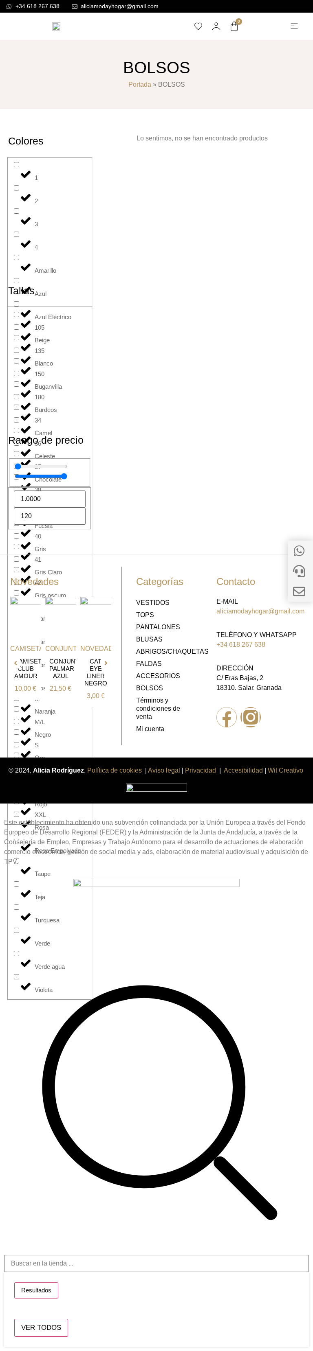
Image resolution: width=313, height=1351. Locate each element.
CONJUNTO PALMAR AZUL (66, 668)
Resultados (36, 1290)
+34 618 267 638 (240, 644)
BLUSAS (149, 639)
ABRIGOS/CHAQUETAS (164, 651)
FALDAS (149, 663)
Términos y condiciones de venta (158, 708)
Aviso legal (164, 770)
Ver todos (41, 1327)
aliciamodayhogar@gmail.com (260, 611)
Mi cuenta (150, 728)
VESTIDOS (153, 602)
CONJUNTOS (65, 648)
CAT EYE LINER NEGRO (95, 672)
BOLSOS (149, 688)
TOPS (145, 614)
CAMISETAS (29, 648)
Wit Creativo (286, 770)
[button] (294, 26)
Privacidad (200, 770)
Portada (139, 84)
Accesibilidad (243, 770)
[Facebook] (226, 717)
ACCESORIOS (158, 675)
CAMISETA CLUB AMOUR (29, 668)
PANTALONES (158, 627)
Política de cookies (114, 770)
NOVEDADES (101, 648)
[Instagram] (250, 717)
